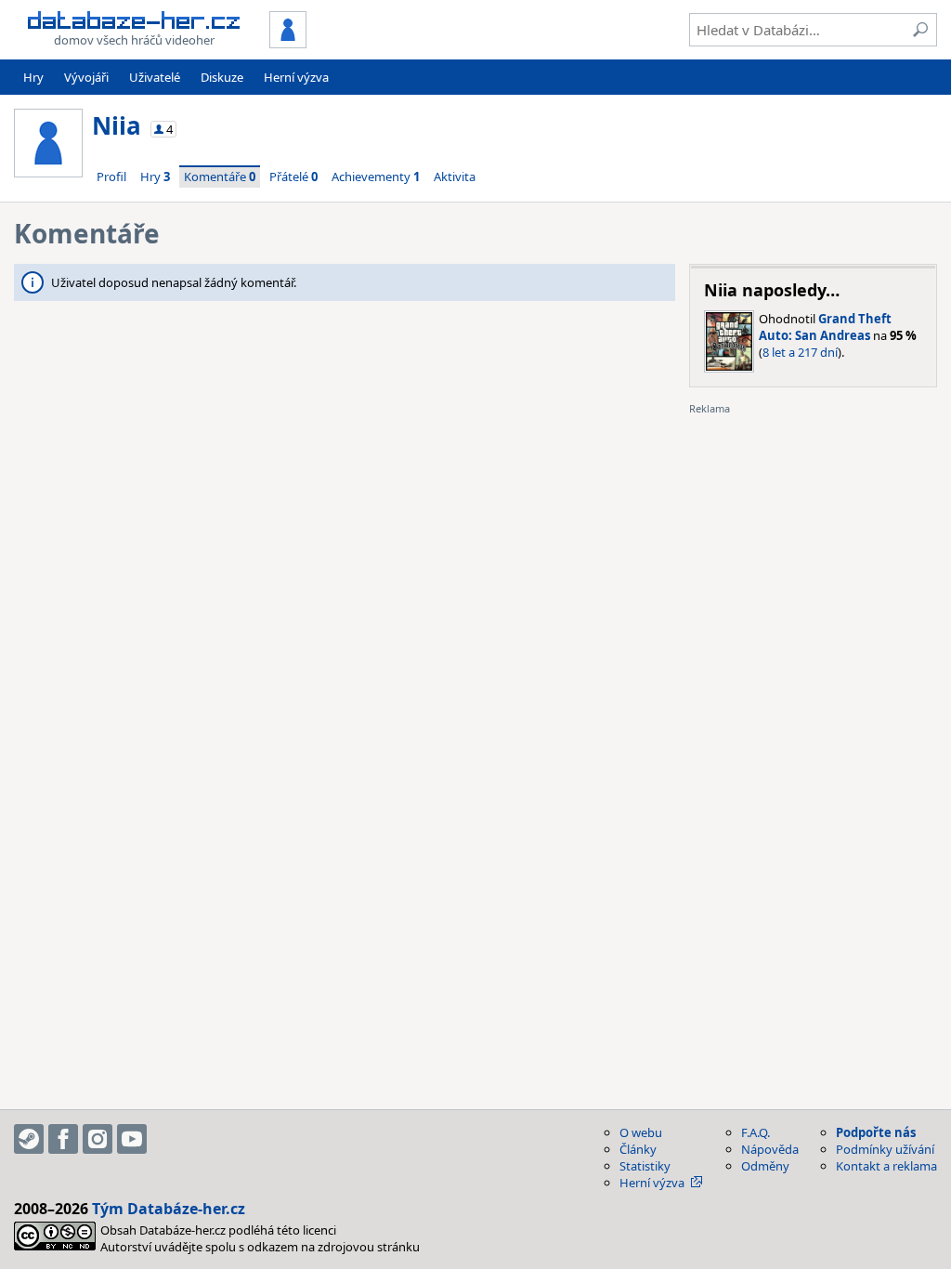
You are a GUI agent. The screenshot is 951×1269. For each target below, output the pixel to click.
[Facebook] (63, 1139)
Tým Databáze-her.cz (168, 1208)
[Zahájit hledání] (920, 30)
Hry (33, 77)
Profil (111, 176)
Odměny (765, 1166)
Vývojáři (86, 77)
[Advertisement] (813, 532)
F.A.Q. (755, 1132)
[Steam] (29, 1139)
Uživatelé (154, 77)
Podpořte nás (876, 1132)
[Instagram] (97, 1139)
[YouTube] (132, 1139)
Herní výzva (296, 77)
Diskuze (222, 77)
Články (638, 1149)
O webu (640, 1132)
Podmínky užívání (885, 1149)
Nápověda (770, 1149)
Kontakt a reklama (886, 1166)
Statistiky (645, 1166)
